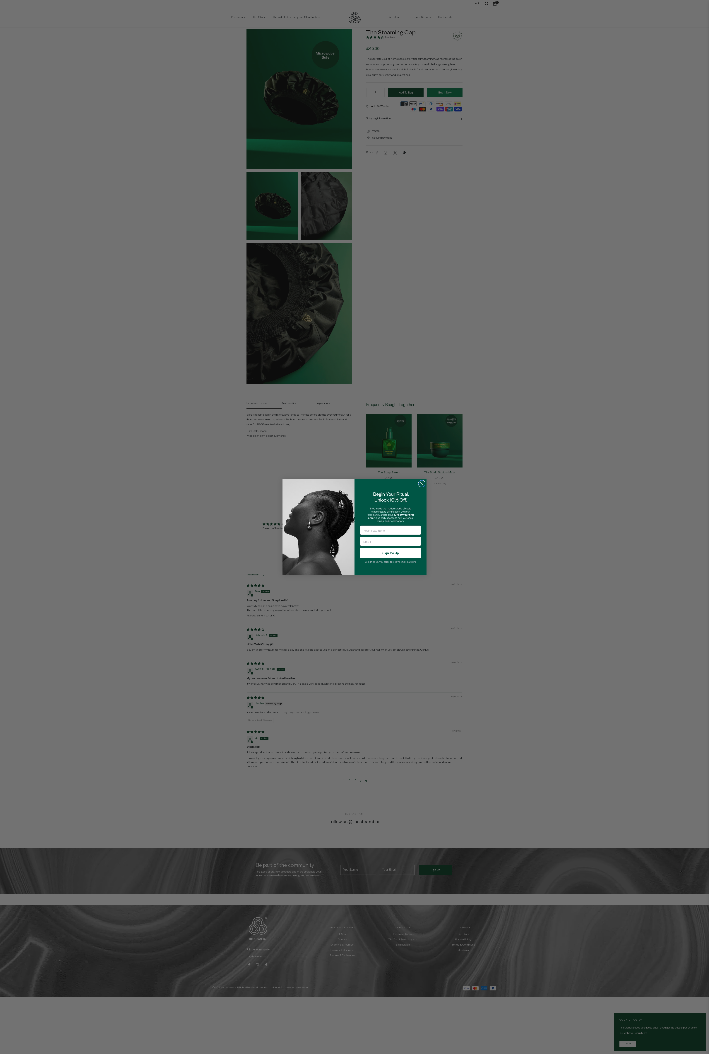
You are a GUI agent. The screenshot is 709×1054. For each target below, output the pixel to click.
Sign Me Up (390, 552)
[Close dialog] (422, 483)
